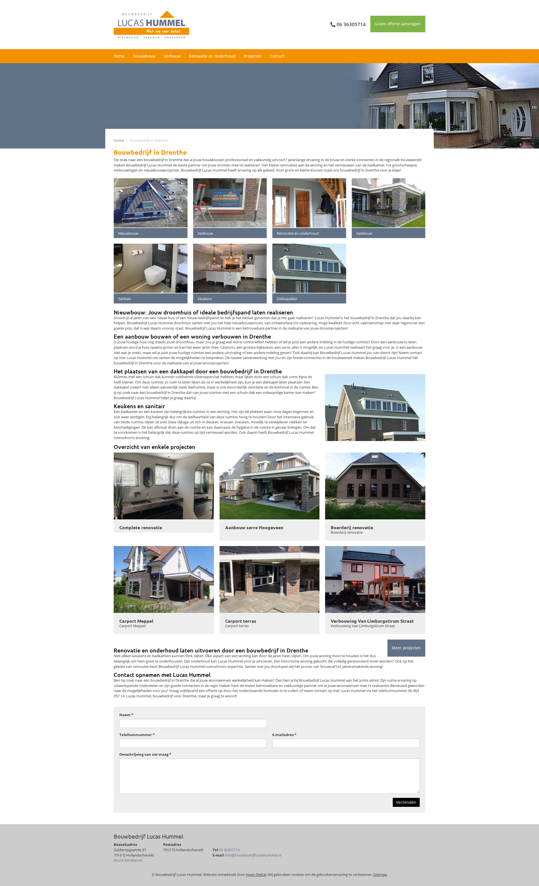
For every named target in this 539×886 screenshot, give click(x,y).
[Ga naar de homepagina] (151, 24)
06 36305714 (229, 849)
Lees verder (164, 493)
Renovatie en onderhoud (212, 56)
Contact (277, 56)
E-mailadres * (284, 734)
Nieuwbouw (144, 56)
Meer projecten (406, 647)
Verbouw (172, 56)
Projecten (253, 56)
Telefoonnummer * (137, 734)
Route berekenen (128, 860)
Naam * (126, 714)
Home (119, 56)
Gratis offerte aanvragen (398, 23)
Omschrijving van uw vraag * (145, 754)
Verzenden (406, 802)
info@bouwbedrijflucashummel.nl (253, 855)
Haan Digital (256, 874)
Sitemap (380, 874)
